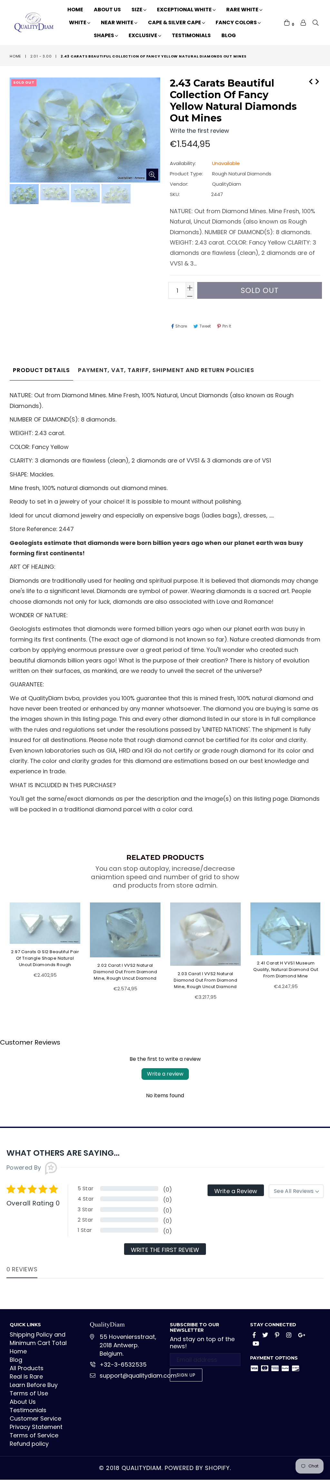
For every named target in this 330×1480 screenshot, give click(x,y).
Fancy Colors (237, 22)
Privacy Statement (36, 1427)
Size (137, 9)
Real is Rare (26, 1376)
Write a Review (235, 1191)
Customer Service (35, 1418)
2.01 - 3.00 (41, 56)
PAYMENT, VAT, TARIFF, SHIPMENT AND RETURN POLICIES (166, 370)
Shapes (104, 35)
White (78, 22)
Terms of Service (34, 1435)
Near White (117, 22)
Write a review (165, 1074)
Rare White (242, 9)
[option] (23, 195)
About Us (107, 9)
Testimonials (191, 35)
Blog (228, 35)
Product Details (41, 370)
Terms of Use (29, 1393)
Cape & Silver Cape (175, 22)
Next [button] (325, 947)
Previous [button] (3, 947)
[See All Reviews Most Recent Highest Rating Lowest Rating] (296, 1191)
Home (75, 9)
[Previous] (310, 81)
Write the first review (165, 1250)
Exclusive (143, 35)
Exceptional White (185, 9)
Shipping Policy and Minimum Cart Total (38, 1338)
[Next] (317, 81)
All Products (27, 1368)
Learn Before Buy (34, 1385)
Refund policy (29, 1444)
